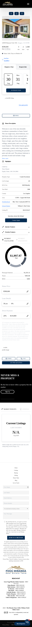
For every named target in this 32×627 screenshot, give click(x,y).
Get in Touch (16, 483)
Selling (16, 475)
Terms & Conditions (13, 559)
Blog (16, 480)
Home (16, 468)
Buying (16, 473)
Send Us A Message (16, 537)
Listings (16, 470)
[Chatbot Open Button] (27, 622)
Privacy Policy (6, 559)
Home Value (16, 478)
